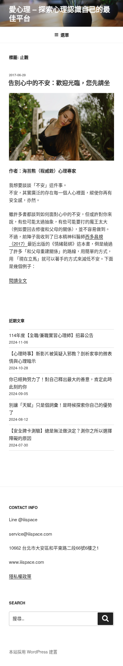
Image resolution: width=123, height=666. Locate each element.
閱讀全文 (18, 280)
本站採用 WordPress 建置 (33, 652)
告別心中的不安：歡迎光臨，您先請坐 (59, 82)
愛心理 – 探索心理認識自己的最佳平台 (59, 13)
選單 (65, 35)
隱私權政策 (20, 576)
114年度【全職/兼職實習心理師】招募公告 (51, 335)
